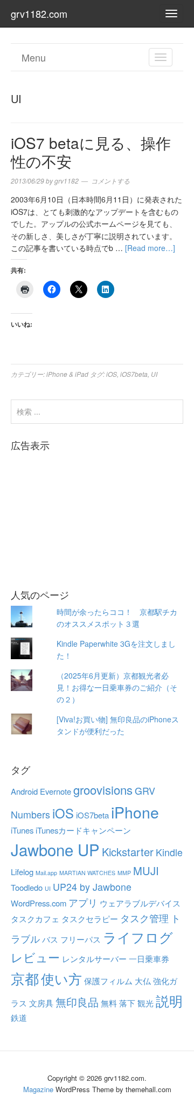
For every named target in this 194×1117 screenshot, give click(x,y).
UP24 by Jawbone (92, 886)
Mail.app (46, 873)
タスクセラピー (89, 918)
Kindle (169, 852)
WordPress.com (38, 903)
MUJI (146, 870)
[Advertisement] (97, 512)
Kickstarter (128, 851)
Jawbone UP (55, 849)
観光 (145, 1002)
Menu (34, 57)
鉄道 (19, 1017)
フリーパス (80, 939)
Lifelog (22, 871)
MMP (124, 873)
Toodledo (27, 887)
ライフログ (138, 936)
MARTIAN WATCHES (87, 873)
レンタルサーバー (94, 958)
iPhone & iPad (67, 373)
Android (24, 791)
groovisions (103, 789)
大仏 (143, 980)
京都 (25, 978)
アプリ (83, 902)
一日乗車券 (149, 958)
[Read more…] (150, 247)
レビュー (35, 957)
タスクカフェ (35, 918)
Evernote (55, 791)
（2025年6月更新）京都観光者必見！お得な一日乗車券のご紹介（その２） (117, 687)
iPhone (135, 812)
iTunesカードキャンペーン (83, 830)
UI (154, 373)
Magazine (38, 1089)
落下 (127, 1002)
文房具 (41, 1002)
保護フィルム (108, 980)
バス (50, 939)
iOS (111, 373)
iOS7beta (134, 373)
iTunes (22, 830)
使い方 (61, 978)
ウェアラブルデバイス (140, 903)
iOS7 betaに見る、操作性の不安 (91, 152)
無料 (109, 1002)
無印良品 (77, 1002)
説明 (169, 1000)
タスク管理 (144, 918)
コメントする (110, 180)
